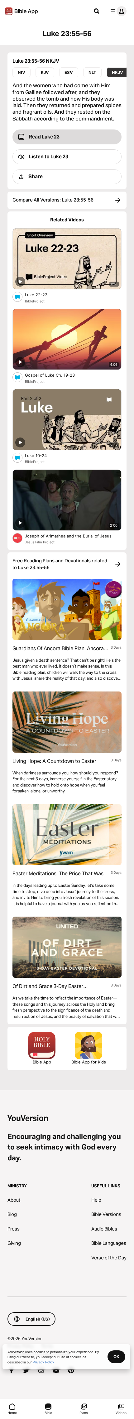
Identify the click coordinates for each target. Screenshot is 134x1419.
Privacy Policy (43, 1361)
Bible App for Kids (88, 1061)
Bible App (42, 1061)
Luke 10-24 (41, 455)
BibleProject (35, 301)
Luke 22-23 (41, 294)
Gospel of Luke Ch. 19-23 (55, 375)
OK (116, 1356)
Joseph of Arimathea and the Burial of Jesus (73, 535)
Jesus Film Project (40, 542)
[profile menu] (117, 11)
